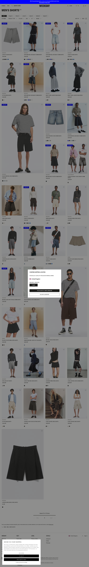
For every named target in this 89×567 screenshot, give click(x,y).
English (33, 285)
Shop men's (47, 2)
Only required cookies (21, 559)
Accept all (21, 556)
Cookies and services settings (21, 562)
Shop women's (42, 2)
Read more (21, 553)
